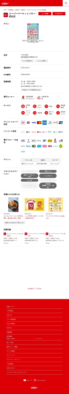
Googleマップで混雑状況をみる (31, 90)
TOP (5, 10)
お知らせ (9, 315)
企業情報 (9, 332)
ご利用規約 (10, 364)
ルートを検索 (41, 61)
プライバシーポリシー (13, 359)
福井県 (17, 10)
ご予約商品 (10, 311)
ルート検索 (45, 13)
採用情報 (9, 336)
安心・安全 (10, 342)
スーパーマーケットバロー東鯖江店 (57, 235)
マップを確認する (27, 61)
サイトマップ (11, 355)
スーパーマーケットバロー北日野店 (15, 235)
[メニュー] (66, 3)
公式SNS (9, 328)
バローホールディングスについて (17, 372)
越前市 (23, 10)
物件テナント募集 (12, 347)
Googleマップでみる (34, 289)
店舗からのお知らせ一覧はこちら (14, 222)
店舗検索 (10, 10)
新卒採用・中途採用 (11, 338)
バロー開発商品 (11, 319)
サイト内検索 (11, 351)
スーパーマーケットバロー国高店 (36, 235)
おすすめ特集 (11, 323)
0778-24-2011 (25, 68)
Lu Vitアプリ (59, 13)
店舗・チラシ (11, 306)
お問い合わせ (11, 368)
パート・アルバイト (38, 338)
